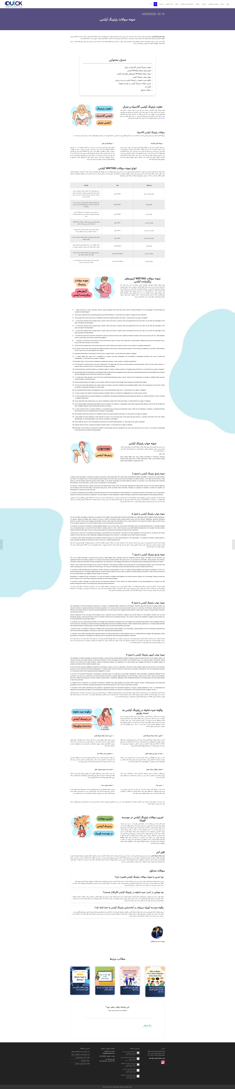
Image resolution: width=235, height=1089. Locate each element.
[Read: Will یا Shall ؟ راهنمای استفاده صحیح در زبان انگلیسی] (138, 1070)
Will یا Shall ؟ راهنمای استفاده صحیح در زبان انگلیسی (129, 1070)
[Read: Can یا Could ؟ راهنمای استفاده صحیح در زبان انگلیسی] (138, 1052)
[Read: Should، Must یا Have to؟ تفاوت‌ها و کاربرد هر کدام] (138, 1058)
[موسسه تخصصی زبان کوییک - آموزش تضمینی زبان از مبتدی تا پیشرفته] (13, 4)
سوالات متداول (146, 90)
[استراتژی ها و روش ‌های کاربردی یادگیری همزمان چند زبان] (155, 976)
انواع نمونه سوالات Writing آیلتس (139, 70)
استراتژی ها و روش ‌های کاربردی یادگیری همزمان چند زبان (156, 989)
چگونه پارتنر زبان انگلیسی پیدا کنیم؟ (130, 988)
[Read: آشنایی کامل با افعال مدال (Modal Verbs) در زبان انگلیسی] (138, 1064)
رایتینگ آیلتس (161, 118)
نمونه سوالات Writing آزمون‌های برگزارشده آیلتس (134, 73)
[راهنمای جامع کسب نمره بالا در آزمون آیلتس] (105, 976)
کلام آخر (148, 86)
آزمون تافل (83, 1061)
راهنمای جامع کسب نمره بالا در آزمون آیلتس (105, 988)
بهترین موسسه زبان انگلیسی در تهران (79, 1051)
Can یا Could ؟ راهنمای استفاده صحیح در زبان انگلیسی (129, 1052)
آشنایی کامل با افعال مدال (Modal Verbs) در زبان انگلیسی (128, 1064)
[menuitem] (227, 4)
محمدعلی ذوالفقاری (155, 942)
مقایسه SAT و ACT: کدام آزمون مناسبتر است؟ (80, 988)
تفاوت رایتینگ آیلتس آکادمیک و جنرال (138, 67)
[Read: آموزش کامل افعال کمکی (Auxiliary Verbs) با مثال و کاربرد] (138, 1076)
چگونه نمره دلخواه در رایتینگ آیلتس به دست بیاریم (133, 80)
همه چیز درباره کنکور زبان (80, 1057)
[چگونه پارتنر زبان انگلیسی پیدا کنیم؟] (130, 976)
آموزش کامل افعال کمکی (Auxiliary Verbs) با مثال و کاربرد (128, 1076)
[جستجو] (150, 4)
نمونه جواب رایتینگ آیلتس (142, 77)
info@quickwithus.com (109, 1053)
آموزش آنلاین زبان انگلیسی (80, 1064)
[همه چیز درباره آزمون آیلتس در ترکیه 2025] (233, 545)
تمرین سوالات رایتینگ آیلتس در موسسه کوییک (135, 83)
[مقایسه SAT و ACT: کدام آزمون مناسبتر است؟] (80, 976)
